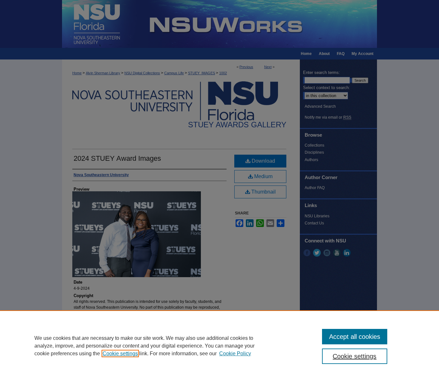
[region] (219, 345)
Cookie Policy (235, 353)
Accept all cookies (354, 336)
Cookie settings (120, 353)
